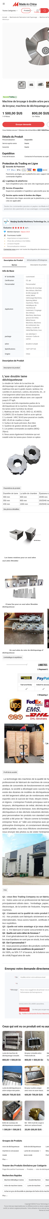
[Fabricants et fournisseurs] (25, 4)
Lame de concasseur (31, 1151)
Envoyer (24, 1009)
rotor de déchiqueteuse (10, 1146)
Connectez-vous (9, 249)
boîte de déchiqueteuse (32, 1146)
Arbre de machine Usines (13, 1185)
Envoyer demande (23, 124)
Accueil (4, 17)
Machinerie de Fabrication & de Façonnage (23, 17)
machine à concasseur (10, 1151)
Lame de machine (33, 1185)
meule (4, 1155)
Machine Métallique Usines (14, 1180)
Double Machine (35, 1180)
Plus (4, 1195)
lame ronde (28, 1155)
